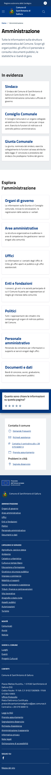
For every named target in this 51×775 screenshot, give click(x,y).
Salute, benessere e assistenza (16, 584)
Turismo (5, 611)
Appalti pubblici (9, 602)
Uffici (4, 517)
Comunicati (7, 626)
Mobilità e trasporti (10, 580)
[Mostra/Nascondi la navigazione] (3, 11)
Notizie (5, 634)
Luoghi (5, 649)
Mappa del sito (8, 768)
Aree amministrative (11, 512)
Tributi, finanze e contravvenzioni (17, 589)
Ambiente (6, 554)
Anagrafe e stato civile (12, 597)
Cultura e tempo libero (12, 562)
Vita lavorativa (8, 593)
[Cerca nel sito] (43, 11)
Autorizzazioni (8, 606)
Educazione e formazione (13, 567)
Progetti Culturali (10, 658)
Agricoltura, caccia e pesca (14, 549)
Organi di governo (10, 508)
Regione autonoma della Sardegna (17, 3)
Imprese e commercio (11, 576)
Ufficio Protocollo (9, 697)
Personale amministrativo (13, 530)
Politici (5, 526)
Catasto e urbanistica (11, 558)
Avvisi (4, 630)
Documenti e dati (9, 534)
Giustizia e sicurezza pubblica (15, 571)
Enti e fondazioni (9, 521)
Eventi (5, 654)
